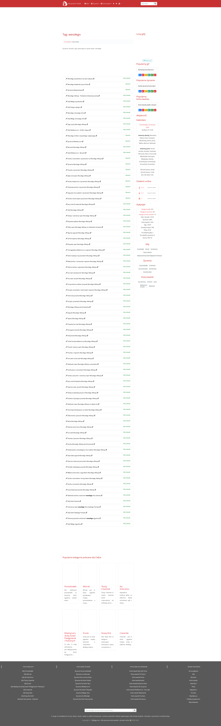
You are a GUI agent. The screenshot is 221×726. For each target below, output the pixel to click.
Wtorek (86, 586)
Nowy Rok (106, 633)
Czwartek (124, 633)
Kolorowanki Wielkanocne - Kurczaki (138, 690)
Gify (87, 4)
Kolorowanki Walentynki (138, 693)
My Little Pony (142, 282)
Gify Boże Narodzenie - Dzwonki (27, 699)
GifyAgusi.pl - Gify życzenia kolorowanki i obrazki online (110, 720)
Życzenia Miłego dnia (83, 693)
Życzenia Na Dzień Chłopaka (83, 690)
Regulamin (193, 690)
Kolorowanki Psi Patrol (138, 674)
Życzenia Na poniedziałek (83, 671)
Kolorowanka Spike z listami (147, 105)
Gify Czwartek (27, 690)
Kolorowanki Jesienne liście (138, 683)
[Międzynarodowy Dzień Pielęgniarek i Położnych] (70, 620)
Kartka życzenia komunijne (146, 86)
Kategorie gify (145, 209)
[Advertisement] (110, 19)
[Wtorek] (89, 573)
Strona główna (193, 671)
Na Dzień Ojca (152, 269)
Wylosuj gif (148, 60)
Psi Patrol (149, 282)
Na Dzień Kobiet (147, 272)
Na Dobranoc (124, 587)
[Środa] (89, 620)
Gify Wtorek (27, 674)
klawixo (142, 187)
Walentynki (152, 286)
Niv (141, 198)
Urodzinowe (152, 265)
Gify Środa (27, 683)
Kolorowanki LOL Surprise (138, 687)
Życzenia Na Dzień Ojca (82, 683)
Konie (155, 282)
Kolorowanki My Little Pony (138, 671)
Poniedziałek (70, 586)
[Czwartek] (126, 620)
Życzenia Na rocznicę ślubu (83, 677)
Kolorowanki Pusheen (138, 696)
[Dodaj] (116, 4)
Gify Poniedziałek (27, 671)
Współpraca (193, 696)
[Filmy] (113, 4)
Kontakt (193, 693)
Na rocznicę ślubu (143, 269)
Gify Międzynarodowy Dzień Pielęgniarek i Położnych (28, 687)
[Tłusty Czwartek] (107, 573)
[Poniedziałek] (70, 573)
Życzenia (95, 4)
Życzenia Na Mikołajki (83, 696)
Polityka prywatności (193, 699)
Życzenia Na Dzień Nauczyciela (83, 699)
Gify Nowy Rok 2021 (27, 696)
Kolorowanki (106, 4)
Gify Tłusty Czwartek (27, 680)
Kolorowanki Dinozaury (138, 699)
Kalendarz (193, 683)
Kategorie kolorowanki (146, 214)
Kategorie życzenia (146, 212)
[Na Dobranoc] (126, 573)
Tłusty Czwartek (105, 587)
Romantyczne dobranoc (146, 70)
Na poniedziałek (143, 265)
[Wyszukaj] (155, 3)
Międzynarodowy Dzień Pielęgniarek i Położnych (70, 637)
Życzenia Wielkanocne (83, 687)
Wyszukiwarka (193, 702)
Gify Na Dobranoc (27, 677)
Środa (86, 633)
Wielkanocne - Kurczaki (143, 286)
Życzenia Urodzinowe (83, 674)
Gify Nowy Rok (27, 693)
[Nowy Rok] (107, 620)
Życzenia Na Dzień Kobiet (83, 680)
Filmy (193, 687)
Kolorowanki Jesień (138, 680)
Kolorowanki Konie (138, 677)
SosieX (142, 193)
